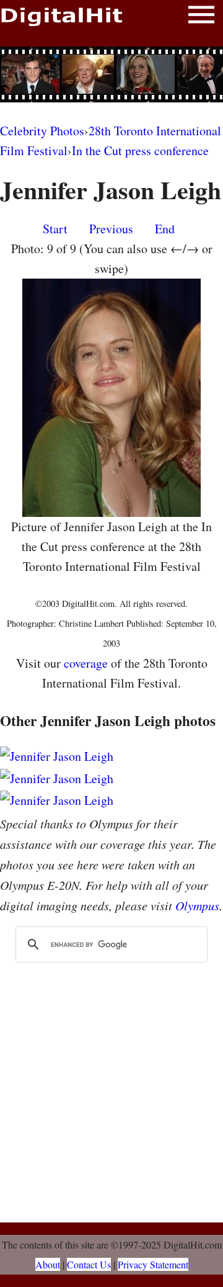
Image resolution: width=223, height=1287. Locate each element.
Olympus (197, 905)
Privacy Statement (153, 1264)
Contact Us (89, 1264)
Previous (111, 228)
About (47, 1264)
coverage (86, 663)
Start (55, 228)
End (165, 228)
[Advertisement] (111, 74)
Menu (201, 17)
